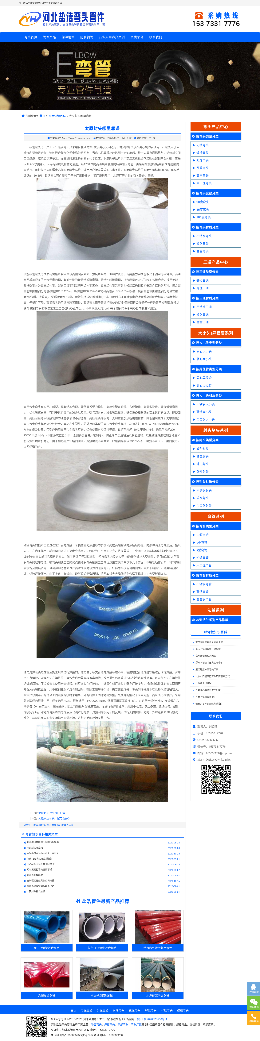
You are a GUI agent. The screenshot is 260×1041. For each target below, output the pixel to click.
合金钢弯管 (204, 599)
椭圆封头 (202, 456)
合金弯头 (202, 251)
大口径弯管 (204, 565)
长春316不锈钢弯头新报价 (208, 703)
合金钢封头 (204, 505)
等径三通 (202, 280)
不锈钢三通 (204, 307)
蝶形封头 (202, 448)
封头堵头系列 (215, 430)
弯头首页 (30, 37)
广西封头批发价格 (36, 891)
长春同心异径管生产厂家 (208, 690)
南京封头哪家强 (35, 847)
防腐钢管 (86, 37)
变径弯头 (134, 1010)
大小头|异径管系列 (215, 333)
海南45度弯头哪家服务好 (39, 858)
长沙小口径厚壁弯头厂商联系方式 (212, 676)
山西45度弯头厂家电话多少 (41, 864)
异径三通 (202, 288)
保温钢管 (68, 37)
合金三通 (202, 322)
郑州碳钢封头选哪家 (205, 655)
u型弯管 (201, 542)
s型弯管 (201, 550)
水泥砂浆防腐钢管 (102, 995)
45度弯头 (202, 209)
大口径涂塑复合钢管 (46, 948)
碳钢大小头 (204, 412)
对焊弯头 (202, 160)
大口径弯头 (204, 183)
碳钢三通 (202, 314)
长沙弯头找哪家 (203, 683)
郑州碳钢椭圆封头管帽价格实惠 (43, 842)
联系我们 (155, 37)
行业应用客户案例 (112, 37)
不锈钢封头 (204, 490)
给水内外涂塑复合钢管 (158, 948)
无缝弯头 (202, 145)
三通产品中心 (215, 262)
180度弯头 (203, 217)
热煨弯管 (202, 557)
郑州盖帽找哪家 (35, 875)
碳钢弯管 (202, 591)
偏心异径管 (204, 385)
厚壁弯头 (202, 168)
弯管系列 (215, 516)
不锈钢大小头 (205, 404)
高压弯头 (202, 175)
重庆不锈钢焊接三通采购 (208, 648)
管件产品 (49, 37)
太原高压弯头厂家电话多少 (54, 818)
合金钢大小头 (205, 419)
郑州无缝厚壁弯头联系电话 (40, 885)
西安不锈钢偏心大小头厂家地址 (43, 853)
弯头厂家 (136, 1024)
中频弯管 (202, 535)
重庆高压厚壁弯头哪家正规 (209, 642)
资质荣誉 (137, 37)
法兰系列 (215, 610)
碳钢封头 (202, 498)
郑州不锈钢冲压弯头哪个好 (209, 662)
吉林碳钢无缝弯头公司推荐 (40, 880)
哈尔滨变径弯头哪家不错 (39, 869)
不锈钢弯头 (204, 236)
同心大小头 (204, 351)
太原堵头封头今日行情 (51, 813)
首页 (42, 116)
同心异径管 (204, 378)
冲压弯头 (96, 1024)
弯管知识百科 (57, 116)
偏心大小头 (204, 359)
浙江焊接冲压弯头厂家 (206, 669)
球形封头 (202, 464)
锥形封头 (202, 471)
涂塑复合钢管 (46, 995)
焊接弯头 (202, 152)
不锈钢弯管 (204, 584)
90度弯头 (202, 202)
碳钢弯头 (202, 243)
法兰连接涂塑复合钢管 (102, 948)
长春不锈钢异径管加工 (206, 696)
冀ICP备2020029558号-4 (152, 1019)
